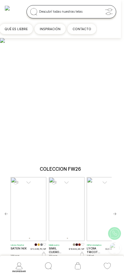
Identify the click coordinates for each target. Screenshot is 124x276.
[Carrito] (78, 266)
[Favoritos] (107, 266)
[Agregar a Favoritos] (44, 245)
